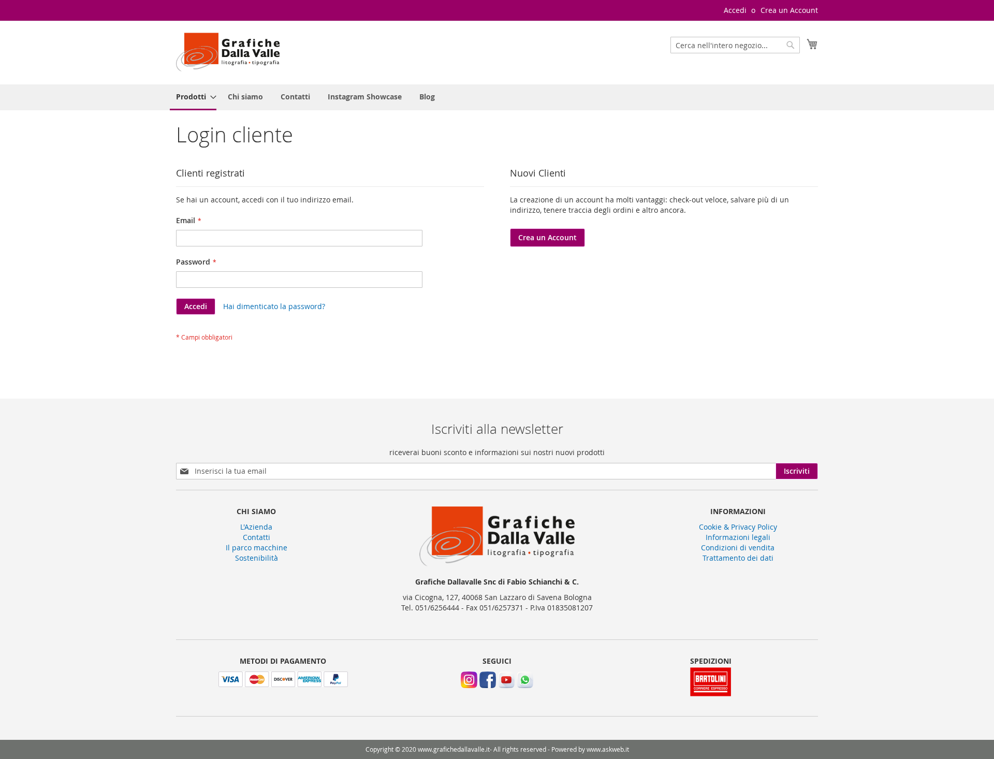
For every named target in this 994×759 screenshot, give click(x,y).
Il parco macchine (256, 547)
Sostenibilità (256, 558)
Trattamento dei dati (738, 558)
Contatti (256, 537)
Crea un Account (789, 10)
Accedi (735, 10)
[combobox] (735, 45)
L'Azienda (256, 527)
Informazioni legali (738, 537)
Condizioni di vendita (737, 547)
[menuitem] (193, 97)
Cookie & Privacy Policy (738, 527)
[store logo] (228, 52)
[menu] (497, 97)
